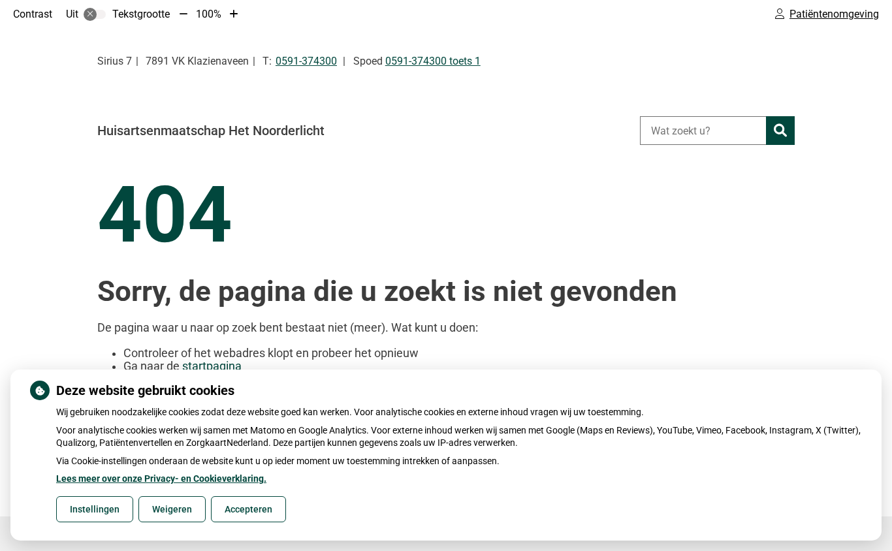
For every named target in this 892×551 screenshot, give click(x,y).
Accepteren (248, 509)
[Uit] (95, 14)
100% (208, 14)
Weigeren (172, 509)
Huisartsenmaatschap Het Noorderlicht (211, 130)
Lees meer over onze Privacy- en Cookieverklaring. (161, 478)
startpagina (212, 366)
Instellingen (94, 509)
